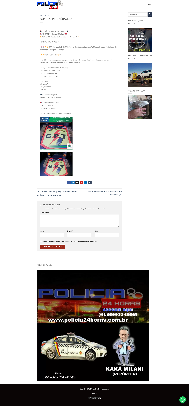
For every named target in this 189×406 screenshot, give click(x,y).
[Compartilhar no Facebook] (69, 182)
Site (96, 231)
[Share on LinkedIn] (85, 182)
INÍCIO (149, 4)
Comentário (45, 212)
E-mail (70, 231)
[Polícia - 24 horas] (54, 4)
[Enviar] (150, 14)
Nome (42, 231)
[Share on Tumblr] (89, 182)
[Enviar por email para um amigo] (77, 182)
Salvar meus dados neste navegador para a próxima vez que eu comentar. (70, 241)
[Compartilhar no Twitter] (73, 182)
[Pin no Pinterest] (81, 182)
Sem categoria (45, 15)
